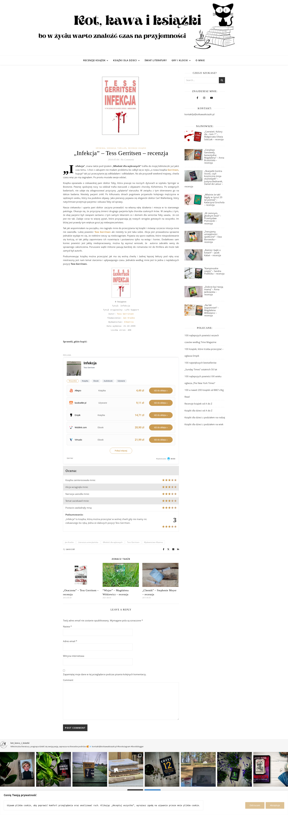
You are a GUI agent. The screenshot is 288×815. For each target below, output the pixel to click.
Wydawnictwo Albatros (153, 542)
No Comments (127, 159)
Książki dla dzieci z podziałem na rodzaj (204, 417)
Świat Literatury (156, 60)
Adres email (70, 641)
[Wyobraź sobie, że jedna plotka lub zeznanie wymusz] (53, 769)
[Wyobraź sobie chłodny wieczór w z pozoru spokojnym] (270, 769)
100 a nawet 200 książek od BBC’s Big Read (204, 393)
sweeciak (70, 549)
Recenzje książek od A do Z (198, 403)
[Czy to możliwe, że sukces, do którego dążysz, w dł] (162, 769)
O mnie (200, 60)
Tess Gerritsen (125, 314)
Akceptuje (275, 805)
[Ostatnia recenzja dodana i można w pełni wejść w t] (198, 769)
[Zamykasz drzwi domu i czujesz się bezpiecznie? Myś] (89, 769)
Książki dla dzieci (125, 60)
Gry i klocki (180, 60)
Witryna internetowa (73, 655)
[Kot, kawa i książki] (144, 28)
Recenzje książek (94, 60)
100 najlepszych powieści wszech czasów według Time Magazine (201, 339)
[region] (144, 803)
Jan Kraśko (129, 318)
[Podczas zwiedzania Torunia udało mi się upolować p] (126, 769)
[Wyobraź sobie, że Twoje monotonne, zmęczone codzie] (234, 769)
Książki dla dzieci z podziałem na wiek (203, 424)
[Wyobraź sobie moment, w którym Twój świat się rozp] (17, 769)
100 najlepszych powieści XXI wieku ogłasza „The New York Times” (202, 380)
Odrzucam (255, 805)
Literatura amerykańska (88, 542)
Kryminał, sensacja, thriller (111, 148)
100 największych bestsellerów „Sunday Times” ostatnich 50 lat (201, 366)
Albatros (129, 322)
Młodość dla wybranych (112, 542)
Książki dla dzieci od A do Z (198, 410)
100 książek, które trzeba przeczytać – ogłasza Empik (204, 352)
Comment (68, 680)
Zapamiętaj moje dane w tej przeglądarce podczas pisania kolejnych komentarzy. (104, 674)
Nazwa (67, 626)
